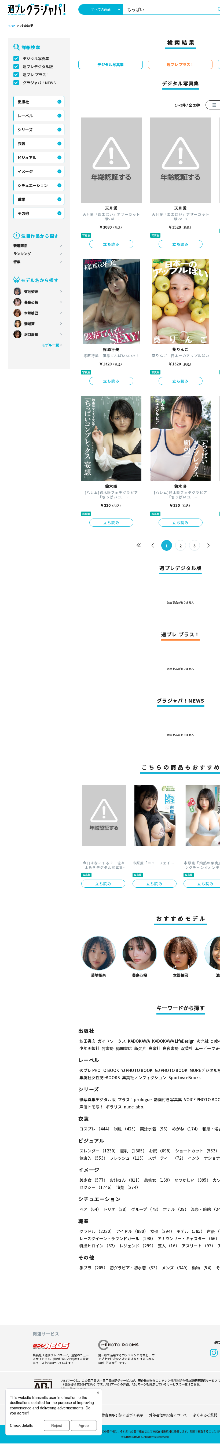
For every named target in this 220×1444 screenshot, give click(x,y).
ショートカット (197, 1150)
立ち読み (111, 244)
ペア (90, 1209)
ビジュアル (27, 157)
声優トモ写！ (91, 1106)
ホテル (176, 1209)
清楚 (128, 1187)
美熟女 (158, 1180)
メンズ (176, 1267)
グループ (146, 1209)
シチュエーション (33, 185)
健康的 (93, 1158)
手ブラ (93, 1267)
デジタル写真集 (36, 58)
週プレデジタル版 (38, 66)
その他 (23, 213)
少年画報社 (89, 1048)
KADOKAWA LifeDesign (173, 1041)
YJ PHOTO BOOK (137, 1070)
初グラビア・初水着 (135, 1267)
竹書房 (108, 1048)
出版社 (23, 101)
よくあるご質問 (205, 1415)
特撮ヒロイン (98, 1245)
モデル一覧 (50, 344)
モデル (191, 1231)
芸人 (168, 1245)
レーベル (25, 115)
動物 (203, 1267)
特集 (16, 261)
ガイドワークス (112, 1041)
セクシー (96, 1187)
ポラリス (114, 1106)
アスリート (198, 1245)
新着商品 (20, 245)
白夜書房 (171, 1048)
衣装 (21, 143)
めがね (186, 1128)
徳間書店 (124, 1048)
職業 (21, 199)
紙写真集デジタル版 (97, 1099)
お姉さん (126, 1180)
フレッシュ (128, 1158)
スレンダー (98, 1150)
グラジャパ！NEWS (39, 82)
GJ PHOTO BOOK (171, 1070)
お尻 (161, 1150)
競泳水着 (155, 1128)
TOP (11, 26)
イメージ (25, 171)
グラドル (96, 1231)
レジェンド (137, 1245)
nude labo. (134, 1106)
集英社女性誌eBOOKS (99, 1077)
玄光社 (203, 1041)
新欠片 (140, 1048)
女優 (162, 1231)
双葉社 (187, 1048)
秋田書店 (87, 1041)
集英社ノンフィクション (144, 1077)
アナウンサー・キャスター (188, 1238)
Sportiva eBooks (184, 1077)
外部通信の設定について (168, 1415)
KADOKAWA (139, 1041)
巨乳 (133, 1150)
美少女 (93, 1180)
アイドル (132, 1231)
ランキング (22, 253)
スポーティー (167, 1158)
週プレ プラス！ (36, 74)
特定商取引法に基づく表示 (122, 1415)
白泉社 (154, 1048)
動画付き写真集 (168, 1099)
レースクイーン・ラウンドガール (117, 1238)
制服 (126, 1128)
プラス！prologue (135, 1099)
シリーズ (25, 129)
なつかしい (192, 1180)
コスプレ (95, 1128)
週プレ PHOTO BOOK (99, 1070)
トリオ (116, 1209)
